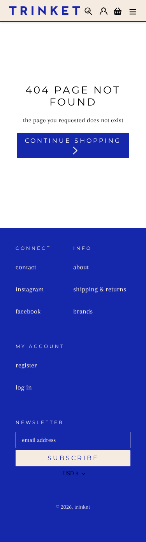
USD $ (70, 473)
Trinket (82, 507)
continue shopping (73, 140)
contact (26, 267)
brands (83, 311)
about (81, 267)
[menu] (133, 10)
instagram (30, 289)
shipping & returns (99, 289)
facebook (28, 311)
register (26, 365)
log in (24, 387)
